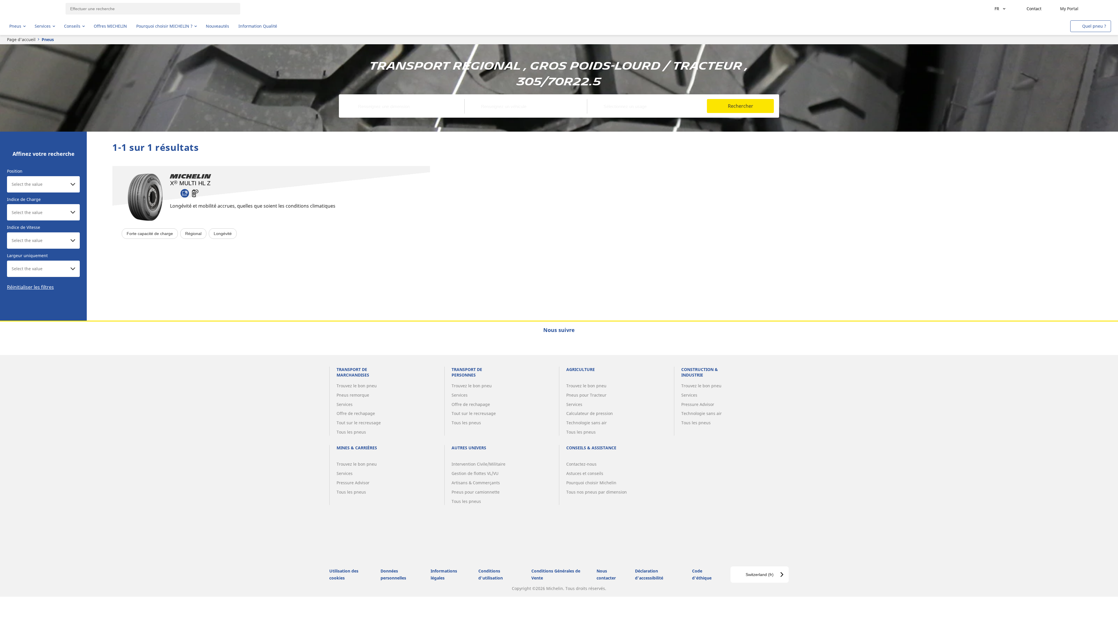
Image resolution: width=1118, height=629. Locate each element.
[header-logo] (32, 8)
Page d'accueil (21, 39)
